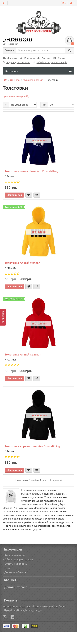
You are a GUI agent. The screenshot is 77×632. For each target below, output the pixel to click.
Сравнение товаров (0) (16, 96)
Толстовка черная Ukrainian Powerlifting (32, 446)
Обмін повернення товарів (52, 62)
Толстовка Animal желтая (22, 262)
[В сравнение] (36, 195)
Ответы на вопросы (16, 563)
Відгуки (61, 58)
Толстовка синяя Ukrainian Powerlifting (31, 171)
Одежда (15, 79)
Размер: (11, 176)
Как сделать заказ (14, 555)
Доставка (12, 58)
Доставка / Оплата (15, 572)
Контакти (29, 58)
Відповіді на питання (18, 62)
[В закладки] (28, 195)
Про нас (45, 58)
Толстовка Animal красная (23, 354)
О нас (7, 568)
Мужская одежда (33, 79)
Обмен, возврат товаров (18, 559)
